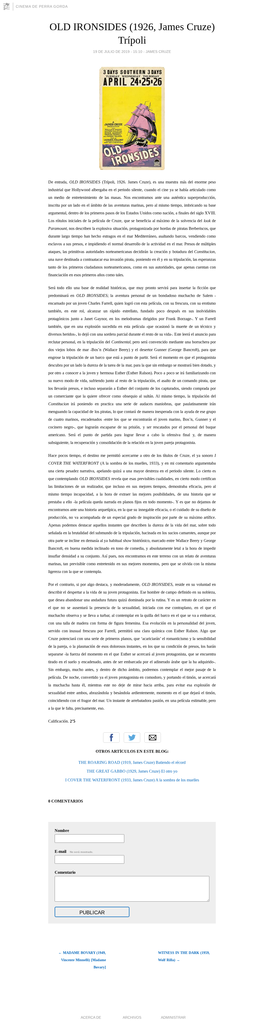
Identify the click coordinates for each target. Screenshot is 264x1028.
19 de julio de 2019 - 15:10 (117, 52)
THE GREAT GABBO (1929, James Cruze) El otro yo (132, 771)
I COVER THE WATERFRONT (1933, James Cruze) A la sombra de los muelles (132, 780)
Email (152, 737)
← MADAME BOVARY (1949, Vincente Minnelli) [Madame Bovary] (82, 960)
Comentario (65, 872)
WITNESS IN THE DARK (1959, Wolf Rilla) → (184, 956)
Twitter (132, 737)
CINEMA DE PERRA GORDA (42, 6)
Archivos (132, 1017)
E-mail (74, 851)
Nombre (62, 830)
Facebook (111, 737)
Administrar (173, 1017)
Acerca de (91, 1017)
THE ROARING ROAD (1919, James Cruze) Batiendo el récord (132, 762)
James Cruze (158, 52)
